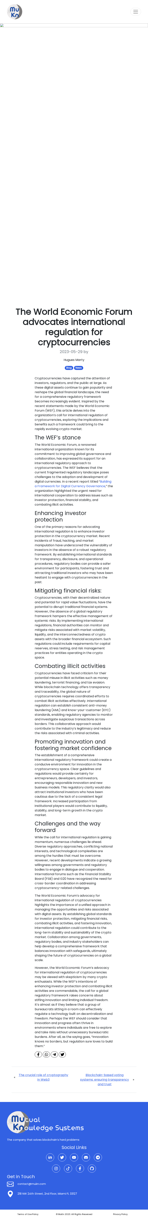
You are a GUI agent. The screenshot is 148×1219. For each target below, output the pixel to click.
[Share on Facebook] (38, 1054)
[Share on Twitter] (62, 1054)
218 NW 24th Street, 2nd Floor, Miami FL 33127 (47, 1194)
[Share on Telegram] (54, 1054)
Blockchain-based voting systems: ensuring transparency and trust (104, 1079)
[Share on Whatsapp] (46, 1054)
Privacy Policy (120, 1214)
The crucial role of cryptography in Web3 (43, 1077)
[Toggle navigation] (135, 12)
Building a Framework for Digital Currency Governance (73, 483)
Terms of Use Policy (27, 1214)
